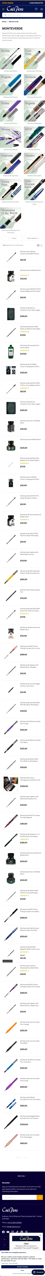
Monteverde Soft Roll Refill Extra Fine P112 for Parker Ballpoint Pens (30, 609)
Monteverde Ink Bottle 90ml (30, 439)
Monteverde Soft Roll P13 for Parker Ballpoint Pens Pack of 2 (30, 290)
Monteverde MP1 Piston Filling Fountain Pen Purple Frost (30, 985)
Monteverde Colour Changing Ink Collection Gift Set (30, 779)
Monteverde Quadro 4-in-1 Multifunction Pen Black (30, 835)
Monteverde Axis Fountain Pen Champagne (30, 1136)
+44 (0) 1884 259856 (14, 1222)
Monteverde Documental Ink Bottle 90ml (30, 854)
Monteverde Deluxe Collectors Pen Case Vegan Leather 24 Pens (30, 309)
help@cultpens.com (13, 1226)
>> (26, 1158)
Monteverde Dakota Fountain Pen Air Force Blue (30, 1098)
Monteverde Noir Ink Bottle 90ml (30, 873)
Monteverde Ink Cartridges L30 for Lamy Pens (30, 685)
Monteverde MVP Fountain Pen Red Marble (30, 816)
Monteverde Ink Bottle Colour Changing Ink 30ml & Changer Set (30, 365)
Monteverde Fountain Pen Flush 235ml (29, 346)
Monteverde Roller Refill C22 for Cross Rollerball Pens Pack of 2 (29, 891)
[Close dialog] (40, 1235)
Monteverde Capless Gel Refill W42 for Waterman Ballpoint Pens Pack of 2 (29, 1004)
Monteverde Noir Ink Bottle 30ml (30, 422)
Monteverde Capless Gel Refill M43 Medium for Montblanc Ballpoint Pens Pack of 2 (29, 797)
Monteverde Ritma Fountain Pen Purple (30, 722)
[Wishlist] (36, 9)
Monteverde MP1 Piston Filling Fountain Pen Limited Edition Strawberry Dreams (30, 647)
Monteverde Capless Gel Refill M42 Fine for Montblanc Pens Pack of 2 (29, 553)
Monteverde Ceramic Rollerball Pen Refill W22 (29, 967)
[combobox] (22, 15)
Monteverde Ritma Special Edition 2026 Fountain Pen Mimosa (30, 572)
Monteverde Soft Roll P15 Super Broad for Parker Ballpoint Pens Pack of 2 (29, 497)
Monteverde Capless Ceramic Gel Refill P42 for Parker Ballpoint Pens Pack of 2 (30, 252)
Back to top (21, 1176)
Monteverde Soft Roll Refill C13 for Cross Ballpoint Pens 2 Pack (30, 384)
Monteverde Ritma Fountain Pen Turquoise (30, 1061)
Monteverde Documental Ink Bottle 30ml (30, 515)
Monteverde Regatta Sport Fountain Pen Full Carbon (30, 1117)
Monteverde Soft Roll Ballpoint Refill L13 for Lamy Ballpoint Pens (30, 948)
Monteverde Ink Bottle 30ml (30, 270)
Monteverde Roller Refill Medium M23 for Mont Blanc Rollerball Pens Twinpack (30, 328)
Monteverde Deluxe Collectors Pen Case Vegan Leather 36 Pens (30, 403)
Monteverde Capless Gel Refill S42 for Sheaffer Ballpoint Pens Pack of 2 (29, 666)
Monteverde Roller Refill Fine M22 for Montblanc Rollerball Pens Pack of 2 (29, 760)
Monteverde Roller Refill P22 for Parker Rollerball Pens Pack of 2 (29, 534)
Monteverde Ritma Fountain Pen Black (30, 741)
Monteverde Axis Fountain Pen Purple (30, 1079)
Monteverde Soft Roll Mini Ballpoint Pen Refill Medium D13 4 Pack (30, 459)
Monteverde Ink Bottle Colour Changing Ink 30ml (29, 478)
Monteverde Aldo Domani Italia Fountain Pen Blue (29, 929)
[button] (41, 9)
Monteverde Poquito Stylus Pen (30, 591)
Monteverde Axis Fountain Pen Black (30, 1042)
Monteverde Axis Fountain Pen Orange (30, 1023)
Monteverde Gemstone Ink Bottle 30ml (30, 628)
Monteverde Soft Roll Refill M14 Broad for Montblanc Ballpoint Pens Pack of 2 (30, 704)
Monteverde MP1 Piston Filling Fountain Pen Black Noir (29, 910)
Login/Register (36, 3)
